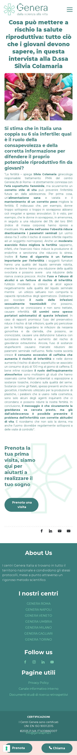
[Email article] (59, 531)
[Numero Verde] (57, 748)
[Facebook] (25, 662)
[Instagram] (34, 662)
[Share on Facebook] (41, 531)
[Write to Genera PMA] (68, 531)
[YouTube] (52, 662)
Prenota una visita (22, 505)
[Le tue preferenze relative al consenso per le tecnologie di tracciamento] (6, 748)
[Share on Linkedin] (50, 531)
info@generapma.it (38, 733)
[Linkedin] (43, 662)
